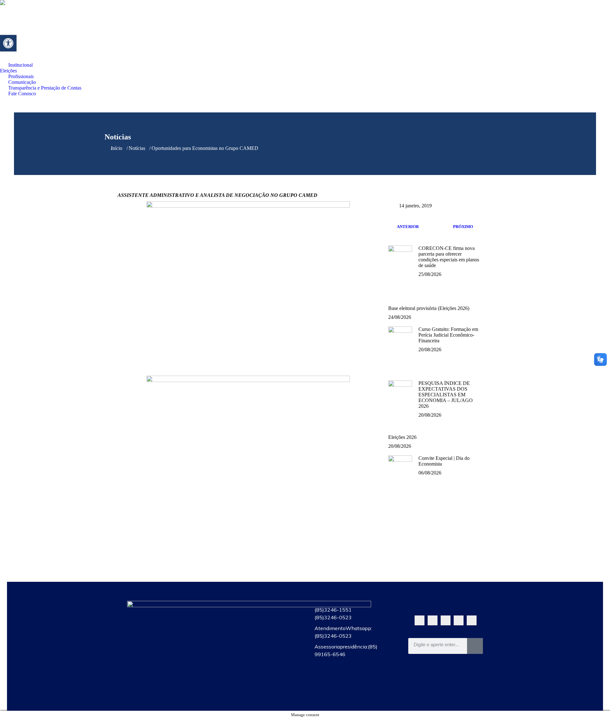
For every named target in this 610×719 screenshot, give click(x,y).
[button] (8, 43)
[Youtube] (446, 620)
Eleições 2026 (402, 437)
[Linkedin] (472, 620)
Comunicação (258, 652)
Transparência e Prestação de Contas (258, 666)
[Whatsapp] (419, 620)
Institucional (258, 608)
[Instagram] (459, 620)
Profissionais (258, 637)
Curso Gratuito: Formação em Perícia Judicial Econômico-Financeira (448, 334)
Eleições (258, 622)
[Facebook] (432, 620)
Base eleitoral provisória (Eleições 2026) (428, 308)
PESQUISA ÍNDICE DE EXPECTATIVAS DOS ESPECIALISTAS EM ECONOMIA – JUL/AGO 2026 (445, 394)
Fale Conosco (258, 681)
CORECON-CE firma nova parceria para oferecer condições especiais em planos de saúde (448, 256)
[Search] (475, 646)
